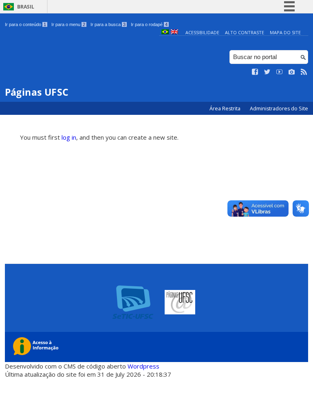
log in (69, 137)
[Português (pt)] (165, 32)
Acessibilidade (202, 32)
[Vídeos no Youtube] (279, 72)
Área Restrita (225, 108)
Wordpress (143, 366)
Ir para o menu (68, 24)
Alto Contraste (244, 32)
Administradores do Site (279, 108)
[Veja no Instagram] (292, 72)
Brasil (25, 6)
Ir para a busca (108, 24)
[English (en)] (174, 32)
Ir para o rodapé (149, 24)
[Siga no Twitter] (267, 72)
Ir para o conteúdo (25, 24)
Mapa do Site (285, 32)
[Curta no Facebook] (255, 72)
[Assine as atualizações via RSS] (304, 72)
